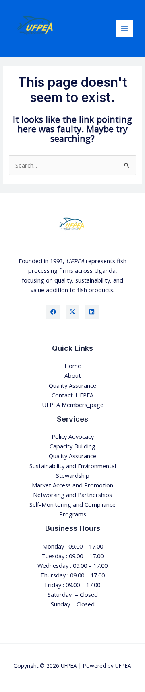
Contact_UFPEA (72, 395)
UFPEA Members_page (73, 405)
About (72, 375)
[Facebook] (53, 312)
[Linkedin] (92, 312)
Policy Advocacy (73, 436)
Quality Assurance (72, 385)
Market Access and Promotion (72, 485)
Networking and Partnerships (72, 495)
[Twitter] (72, 312)
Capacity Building (72, 446)
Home (72, 366)
